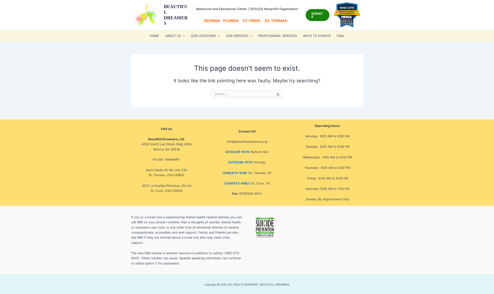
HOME (154, 36)
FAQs (340, 36)
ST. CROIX (251, 21)
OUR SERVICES (237, 36)
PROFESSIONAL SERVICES (277, 36)
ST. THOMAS (277, 21)
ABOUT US (173, 36)
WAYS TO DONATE (317, 36)
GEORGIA (212, 21)
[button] (317, 15)
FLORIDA (231, 21)
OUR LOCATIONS (203, 36)
